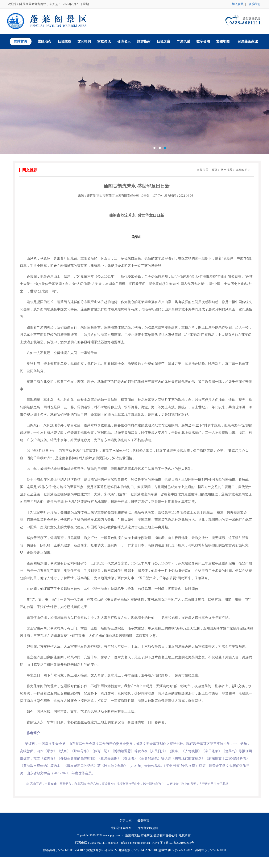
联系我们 (254, 4)
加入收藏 (238, 4)
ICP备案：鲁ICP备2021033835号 (173, 842)
